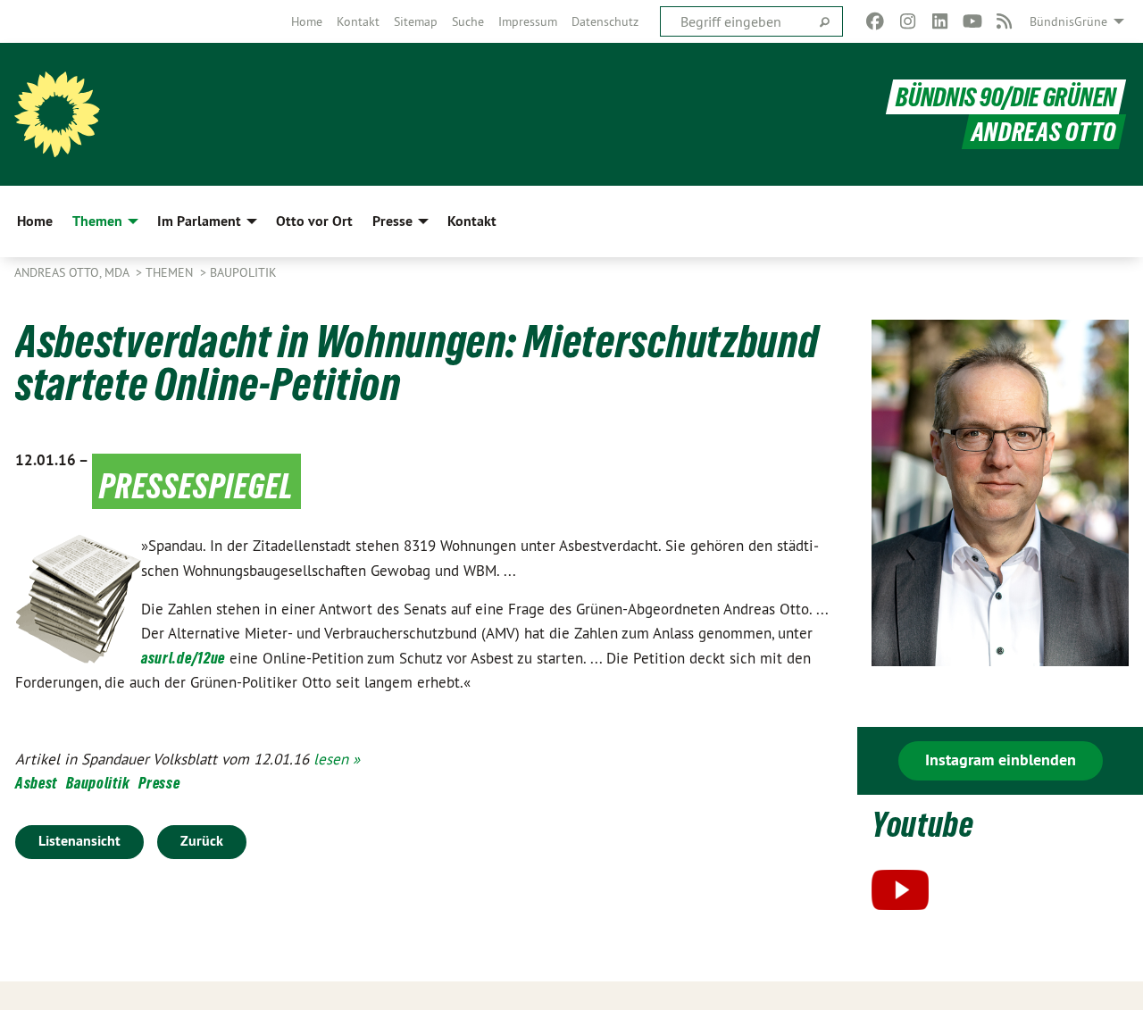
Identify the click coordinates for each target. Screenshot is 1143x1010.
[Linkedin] (940, 21)
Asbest (36, 782)
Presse (158, 782)
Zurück (201, 840)
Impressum (527, 21)
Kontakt (358, 21)
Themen (171, 272)
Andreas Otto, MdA (73, 272)
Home (306, 21)
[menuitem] (306, 21)
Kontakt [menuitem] (471, 221)
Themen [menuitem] (97, 221)
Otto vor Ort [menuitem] (314, 221)
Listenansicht (79, 840)
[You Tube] (972, 21)
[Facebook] (875, 21)
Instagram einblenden (1000, 759)
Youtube (923, 824)
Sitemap (416, 21)
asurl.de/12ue (183, 657)
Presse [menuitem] (392, 221)
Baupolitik (243, 272)
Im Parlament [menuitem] (199, 221)
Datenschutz (605, 21)
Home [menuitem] (35, 221)
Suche (468, 21)
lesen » (336, 759)
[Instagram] (908, 21)
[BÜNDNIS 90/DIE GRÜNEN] (57, 114)
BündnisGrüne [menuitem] (1068, 21)
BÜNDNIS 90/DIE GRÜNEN (1006, 97)
